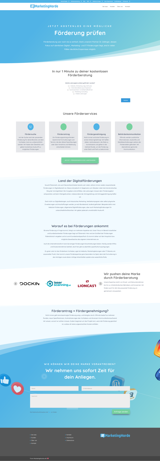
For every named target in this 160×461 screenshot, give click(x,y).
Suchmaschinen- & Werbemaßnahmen (81, 90)
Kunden (112, 6)
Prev (15, 284)
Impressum (69, 437)
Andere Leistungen (81, 94)
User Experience (108, 1)
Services (105, 6)
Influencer (125, 1)
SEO (88, 1)
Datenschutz (70, 440)
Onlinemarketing (75, 1)
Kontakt (127, 6)
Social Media (64, 1)
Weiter (125, 100)
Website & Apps (97, 1)
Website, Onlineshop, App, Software (81, 86)
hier (49, 412)
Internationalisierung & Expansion (81, 88)
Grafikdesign (117, 1)
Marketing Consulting (81, 92)
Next (100, 284)
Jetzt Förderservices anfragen (80, 160)
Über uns (120, 6)
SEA (84, 1)
